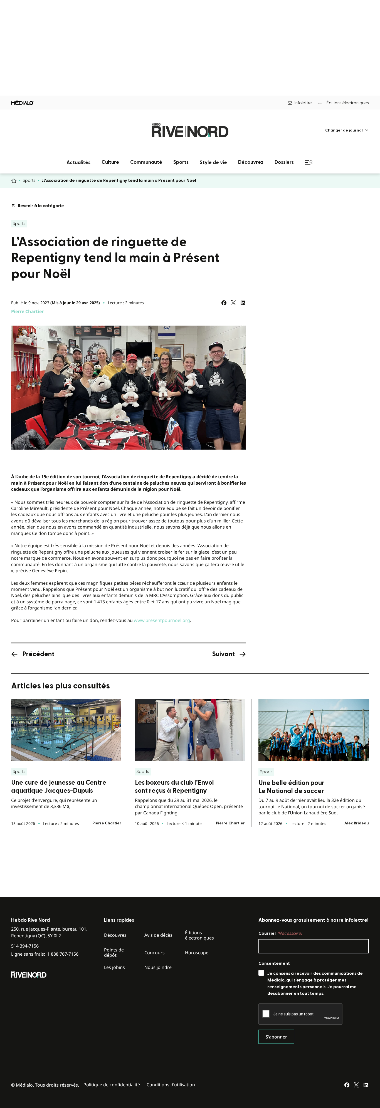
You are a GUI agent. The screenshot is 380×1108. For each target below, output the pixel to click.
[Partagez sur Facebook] (224, 303)
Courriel (280, 933)
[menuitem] (347, 130)
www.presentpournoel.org (162, 620)
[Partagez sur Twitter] (233, 303)
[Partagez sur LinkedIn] (243, 303)
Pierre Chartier (27, 311)
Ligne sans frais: (44, 954)
